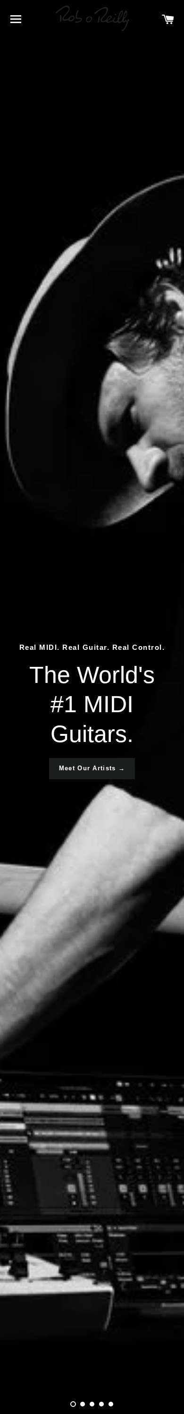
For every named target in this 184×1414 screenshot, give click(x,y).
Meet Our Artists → (92, 768)
